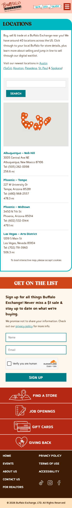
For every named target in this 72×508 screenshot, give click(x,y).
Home (7, 455)
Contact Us (11, 479)
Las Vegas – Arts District (20, 234)
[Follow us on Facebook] (59, 482)
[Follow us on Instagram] (50, 482)
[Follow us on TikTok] (41, 482)
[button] (29, 126)
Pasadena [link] (31, 68)
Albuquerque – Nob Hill (19, 153)
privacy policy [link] (24, 326)
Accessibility (49, 471)
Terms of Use (49, 463)
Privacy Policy (50, 455)
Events (8, 463)
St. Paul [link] (43, 68)
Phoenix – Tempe (15, 180)
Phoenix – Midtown (16, 207)
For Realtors (13, 487)
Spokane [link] (56, 68)
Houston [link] (18, 68)
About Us (10, 471)
